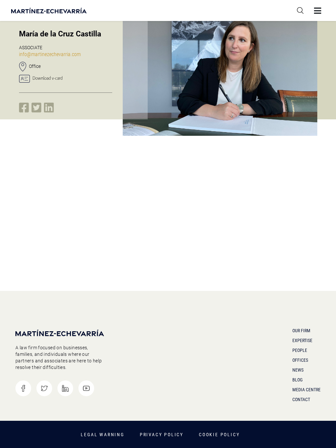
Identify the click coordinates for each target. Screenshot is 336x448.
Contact (301, 399)
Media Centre (306, 389)
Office (35, 66)
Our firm (301, 330)
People (299, 350)
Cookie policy (219, 434)
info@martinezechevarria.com (50, 54)
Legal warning (102, 434)
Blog (297, 379)
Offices (300, 360)
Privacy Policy (161, 434)
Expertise (302, 340)
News (298, 370)
